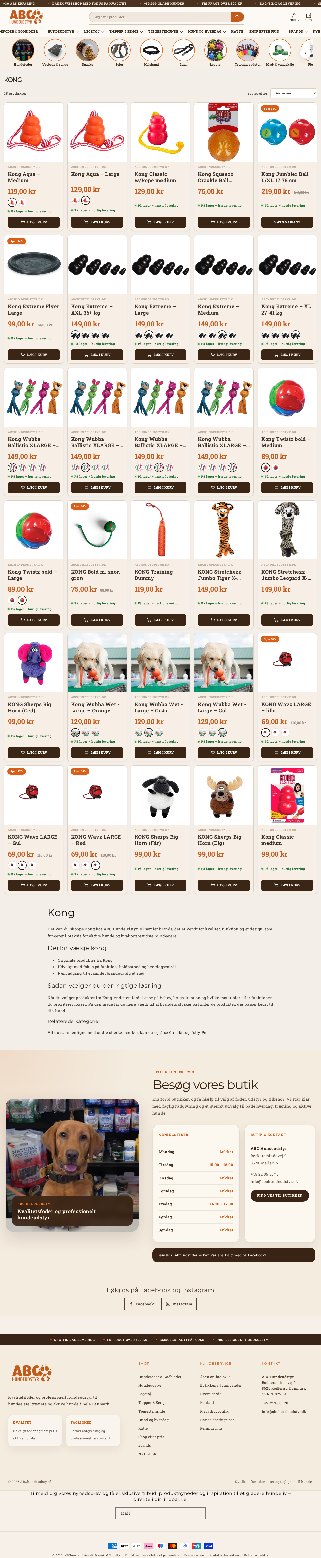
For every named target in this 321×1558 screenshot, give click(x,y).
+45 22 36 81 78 (265, 1174)
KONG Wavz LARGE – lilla (286, 707)
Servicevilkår (194, 1555)
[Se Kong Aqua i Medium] (12, 202)
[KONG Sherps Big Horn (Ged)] (33, 662)
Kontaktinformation (224, 1555)
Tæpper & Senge (123, 31)
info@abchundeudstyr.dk (274, 1181)
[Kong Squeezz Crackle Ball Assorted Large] (223, 132)
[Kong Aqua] (33, 132)
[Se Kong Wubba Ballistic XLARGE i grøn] (32, 467)
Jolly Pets (200, 1032)
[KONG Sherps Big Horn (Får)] (160, 795)
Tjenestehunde (163, 31)
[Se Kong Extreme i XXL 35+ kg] (75, 335)
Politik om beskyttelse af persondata (152, 1555)
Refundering (211, 1428)
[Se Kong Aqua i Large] (22, 202)
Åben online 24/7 (215, 1376)
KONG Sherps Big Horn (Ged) (29, 707)
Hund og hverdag (205, 31)
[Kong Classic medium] (287, 795)
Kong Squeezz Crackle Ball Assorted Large (217, 177)
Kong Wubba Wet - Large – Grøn (159, 707)
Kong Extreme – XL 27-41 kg (286, 309)
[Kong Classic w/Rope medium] (160, 132)
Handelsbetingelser (217, 1419)
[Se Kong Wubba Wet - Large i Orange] (75, 732)
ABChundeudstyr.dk (79, 1555)
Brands (296, 31)
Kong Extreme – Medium (218, 309)
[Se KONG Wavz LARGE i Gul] (275, 732)
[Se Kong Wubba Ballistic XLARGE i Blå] (22, 467)
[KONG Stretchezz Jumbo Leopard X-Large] (287, 530)
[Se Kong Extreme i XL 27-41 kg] (105, 335)
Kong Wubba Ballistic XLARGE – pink (32, 442)
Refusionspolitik (256, 1555)
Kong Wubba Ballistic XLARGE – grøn (159, 442)
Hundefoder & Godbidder (160, 1376)
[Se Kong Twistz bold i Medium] (265, 467)
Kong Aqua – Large (95, 174)
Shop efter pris (264, 31)
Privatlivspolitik (214, 1411)
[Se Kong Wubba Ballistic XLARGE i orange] (42, 467)
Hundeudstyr (61, 31)
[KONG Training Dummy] (160, 530)
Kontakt (207, 1402)
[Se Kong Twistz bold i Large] (275, 467)
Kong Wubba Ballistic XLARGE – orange (222, 442)
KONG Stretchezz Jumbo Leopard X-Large (284, 575)
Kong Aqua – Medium (24, 177)
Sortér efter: (257, 93)
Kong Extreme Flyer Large (33, 309)
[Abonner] (199, 1513)
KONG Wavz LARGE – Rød (96, 840)
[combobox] (160, 17)
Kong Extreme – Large (155, 309)
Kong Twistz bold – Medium (286, 442)
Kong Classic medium (277, 840)
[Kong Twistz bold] (287, 397)
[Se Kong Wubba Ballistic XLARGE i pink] (12, 467)
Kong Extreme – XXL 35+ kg (92, 309)
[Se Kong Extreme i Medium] (95, 335)
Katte (237, 31)
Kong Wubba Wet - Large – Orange (95, 707)
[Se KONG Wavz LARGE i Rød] (285, 732)
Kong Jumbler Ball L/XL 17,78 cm (284, 177)
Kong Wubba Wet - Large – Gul (222, 707)
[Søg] (237, 17)
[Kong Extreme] (97, 264)
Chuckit (176, 1032)
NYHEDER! (147, 1453)
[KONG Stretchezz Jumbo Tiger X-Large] (223, 530)
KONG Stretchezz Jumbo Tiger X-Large (220, 575)
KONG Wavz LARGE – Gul (33, 840)
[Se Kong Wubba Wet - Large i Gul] (95, 732)
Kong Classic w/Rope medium (155, 177)
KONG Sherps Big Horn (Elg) (220, 840)
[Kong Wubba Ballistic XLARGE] (33, 397)
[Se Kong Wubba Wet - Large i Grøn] (85, 732)
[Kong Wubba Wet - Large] (97, 662)
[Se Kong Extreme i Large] (85, 335)
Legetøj (92, 31)
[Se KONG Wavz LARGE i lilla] (265, 732)
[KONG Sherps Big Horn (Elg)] (223, 795)
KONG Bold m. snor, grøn (95, 575)
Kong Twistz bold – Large (32, 575)
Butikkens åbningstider (221, 1385)
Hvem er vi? (210, 1393)
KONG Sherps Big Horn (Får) (156, 840)
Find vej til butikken (280, 1195)
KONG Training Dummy (154, 575)
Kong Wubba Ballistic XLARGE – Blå (95, 442)
